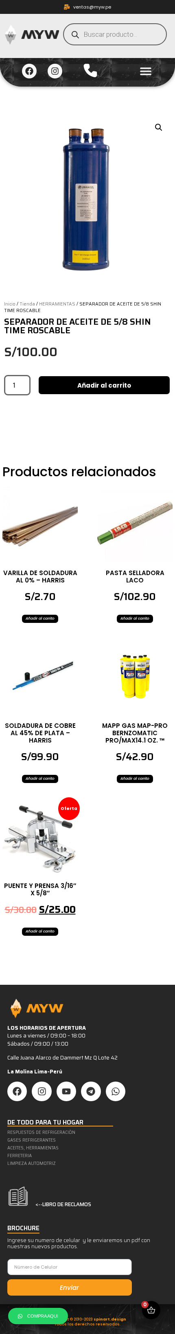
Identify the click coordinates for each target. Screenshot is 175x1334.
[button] (146, 71)
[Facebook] (29, 71)
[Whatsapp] (115, 1091)
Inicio (9, 304)
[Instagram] (55, 71)
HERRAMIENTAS (57, 304)
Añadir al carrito (104, 385)
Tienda (27, 304)
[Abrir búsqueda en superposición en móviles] (115, 34)
